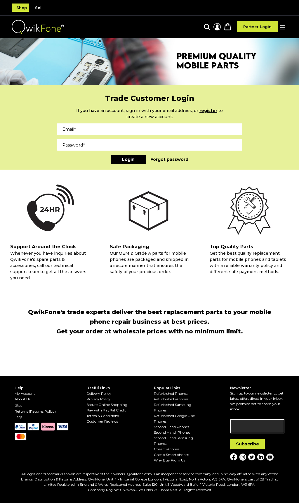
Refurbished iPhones (171, 399)
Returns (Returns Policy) (35, 411)
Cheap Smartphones (171, 454)
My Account (25, 393)
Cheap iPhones (166, 449)
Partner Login (257, 26)
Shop (21, 7)
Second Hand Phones (171, 427)
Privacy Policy (98, 399)
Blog (18, 405)
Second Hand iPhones (172, 432)
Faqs (18, 417)
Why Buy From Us (169, 460)
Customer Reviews (102, 421)
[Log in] (217, 26)
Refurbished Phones (170, 393)
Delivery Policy (98, 393)
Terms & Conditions (102, 416)
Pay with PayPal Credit (106, 410)
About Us (22, 399)
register (208, 110)
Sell (39, 7)
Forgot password (169, 159)
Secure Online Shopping (106, 404)
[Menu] (282, 26)
